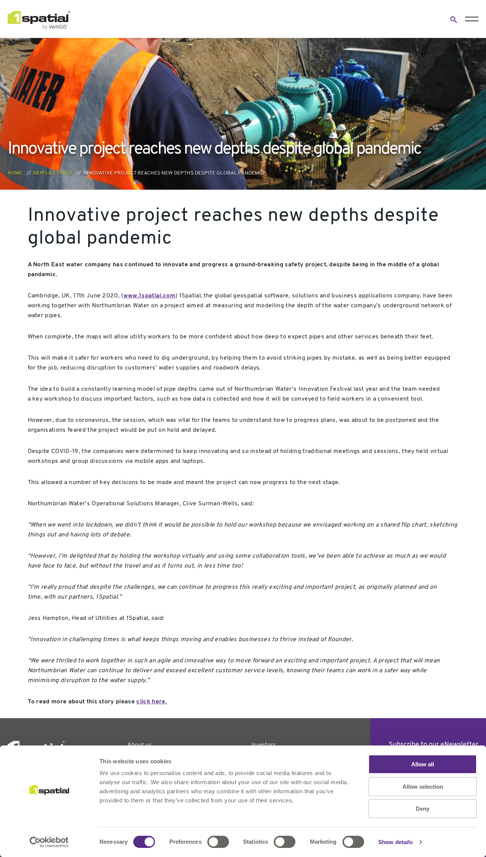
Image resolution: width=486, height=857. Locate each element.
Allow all (422, 764)
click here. (151, 702)
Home (15, 173)
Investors (263, 745)
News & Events (53, 173)
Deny (422, 808)
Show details (395, 842)
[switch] (218, 842)
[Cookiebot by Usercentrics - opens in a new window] (49, 842)
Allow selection (422, 786)
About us (139, 745)
